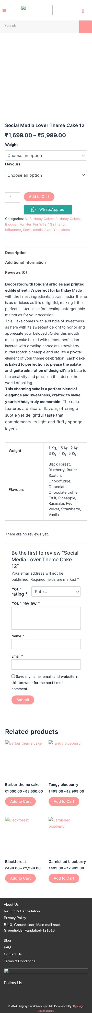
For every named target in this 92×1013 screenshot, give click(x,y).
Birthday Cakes (67, 219)
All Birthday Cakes (39, 219)
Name (18, 636)
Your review (26, 603)
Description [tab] (16, 252)
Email (17, 656)
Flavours (12, 164)
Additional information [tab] (25, 262)
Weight (11, 144)
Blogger (11, 224)
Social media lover (37, 230)
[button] (4, 10)
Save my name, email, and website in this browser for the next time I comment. (45, 682)
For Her (25, 224)
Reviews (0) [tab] (16, 272)
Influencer (13, 230)
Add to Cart (39, 196)
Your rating (20, 591)
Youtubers (61, 230)
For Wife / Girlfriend (49, 224)
